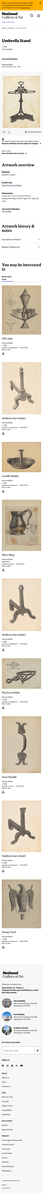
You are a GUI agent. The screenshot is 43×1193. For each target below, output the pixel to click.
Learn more (25, 7)
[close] (40, 3)
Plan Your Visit (7, 1097)
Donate (4, 1125)
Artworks (10, 28)
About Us (5, 1077)
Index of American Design (12, 185)
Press (4, 1082)
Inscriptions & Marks (11, 239)
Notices (4, 1185)
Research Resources (11, 246)
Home (4, 28)
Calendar (5, 1101)
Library (4, 1157)
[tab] (8, 278)
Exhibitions (6, 1114)
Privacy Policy (6, 1188)
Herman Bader (7, 64)
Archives (5, 1162)
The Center (6, 1149)
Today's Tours (7, 1106)
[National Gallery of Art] (21, 974)
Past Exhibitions (8, 1166)
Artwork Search (8, 1144)
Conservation (7, 1153)
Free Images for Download (12, 1140)
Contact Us (6, 1086)
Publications (6, 1171)
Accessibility (7, 1110)
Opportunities (7, 1129)
